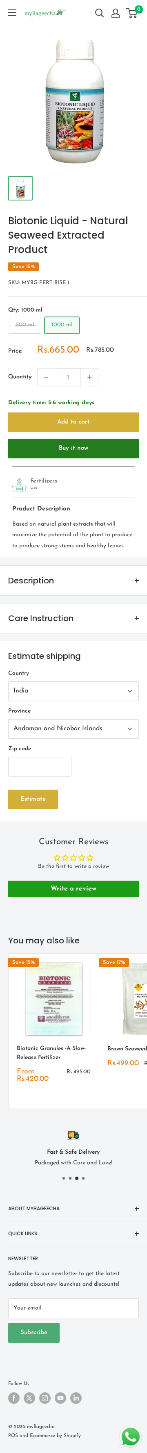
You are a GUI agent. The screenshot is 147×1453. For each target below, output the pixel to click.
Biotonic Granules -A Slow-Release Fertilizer (51, 1053)
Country (18, 673)
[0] (132, 13)
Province (19, 711)
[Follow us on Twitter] (29, 1398)
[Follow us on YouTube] (60, 1398)
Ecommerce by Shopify (55, 1435)
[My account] (115, 13)
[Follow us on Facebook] (14, 1398)
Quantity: (20, 377)
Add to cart (73, 422)
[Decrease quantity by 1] (46, 377)
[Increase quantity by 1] (89, 377)
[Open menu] (12, 12)
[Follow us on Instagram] (45, 1398)
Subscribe (33, 1333)
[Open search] (99, 13)
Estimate (33, 799)
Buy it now (73, 448)
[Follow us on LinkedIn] (76, 1398)
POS (13, 1435)
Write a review (73, 889)
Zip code (19, 749)
